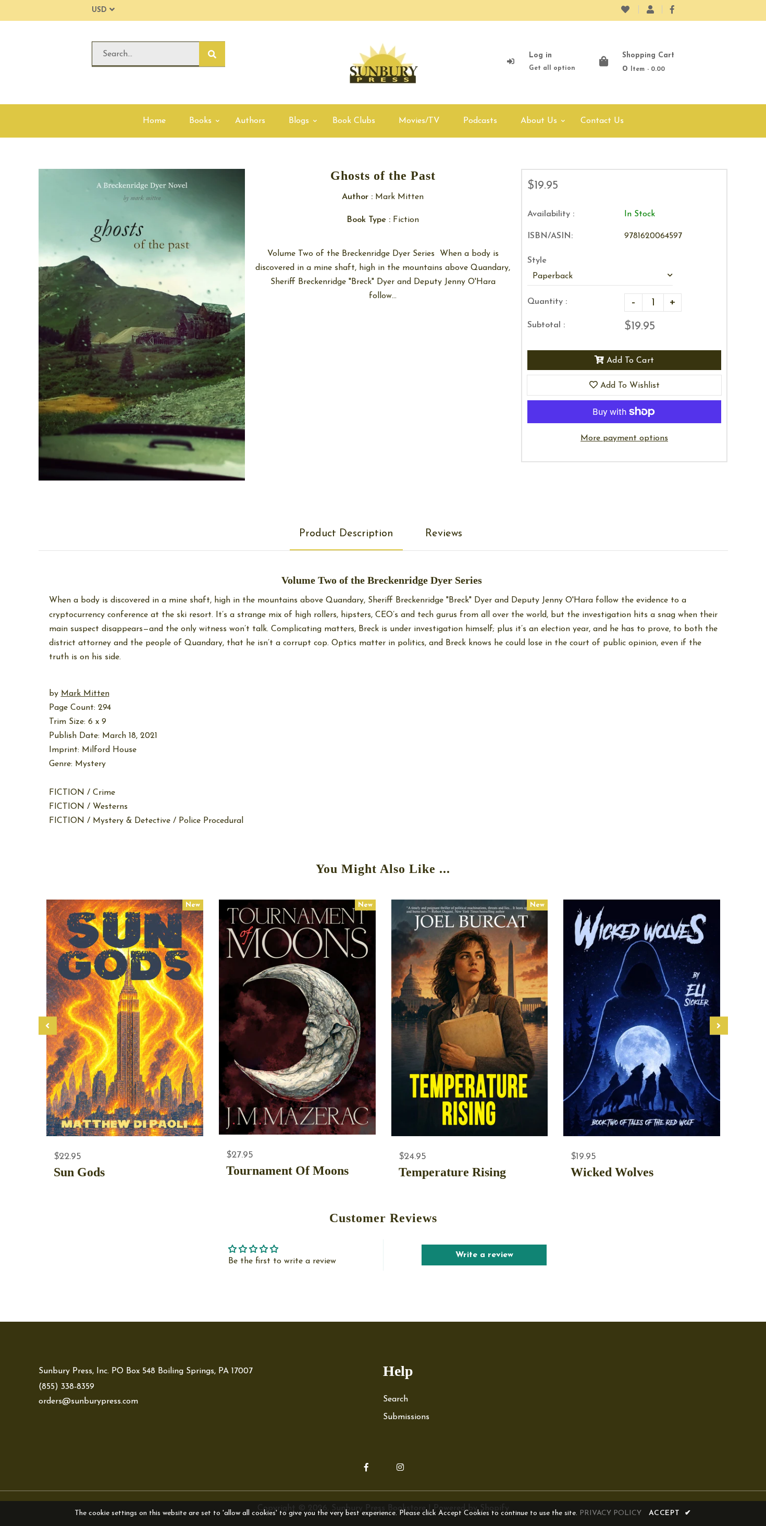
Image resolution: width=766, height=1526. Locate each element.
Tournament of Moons (287, 1170)
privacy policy (610, 1513)
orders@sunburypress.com (88, 1401)
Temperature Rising (452, 1172)
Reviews (443, 533)
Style (537, 260)
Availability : (550, 214)
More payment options (624, 438)
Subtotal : (546, 325)
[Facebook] (672, 10)
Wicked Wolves (612, 1172)
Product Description (346, 533)
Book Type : (368, 220)
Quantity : (547, 302)
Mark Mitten (85, 694)
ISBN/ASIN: (550, 236)
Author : (357, 197)
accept (670, 1513)
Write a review (484, 1255)
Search (395, 1399)
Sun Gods (79, 1172)
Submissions (406, 1417)
